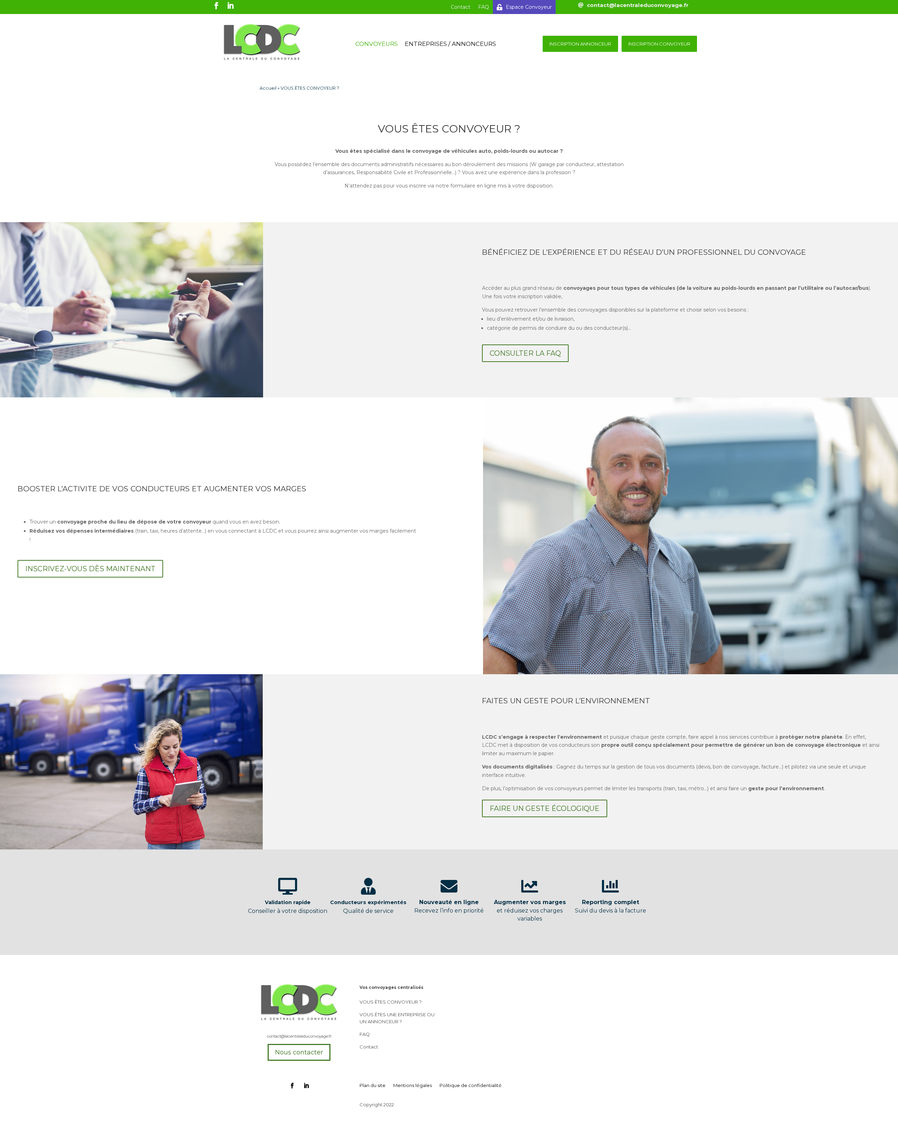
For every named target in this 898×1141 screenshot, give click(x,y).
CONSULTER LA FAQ (525, 353)
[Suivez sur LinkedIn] (306, 1085)
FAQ (483, 7)
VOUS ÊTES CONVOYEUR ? (391, 1002)
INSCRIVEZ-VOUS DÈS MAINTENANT (90, 569)
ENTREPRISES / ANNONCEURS (450, 44)
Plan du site (373, 1085)
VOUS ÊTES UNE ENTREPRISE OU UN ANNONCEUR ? (397, 1018)
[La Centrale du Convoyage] (262, 59)
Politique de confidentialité (471, 1085)
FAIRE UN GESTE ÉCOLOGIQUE (544, 808)
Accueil (268, 88)
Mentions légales (412, 1085)
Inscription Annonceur (580, 44)
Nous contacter (299, 1052)
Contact (460, 7)
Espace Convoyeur (529, 7)
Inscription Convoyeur (659, 44)
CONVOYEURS (376, 44)
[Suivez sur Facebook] (292, 1085)
